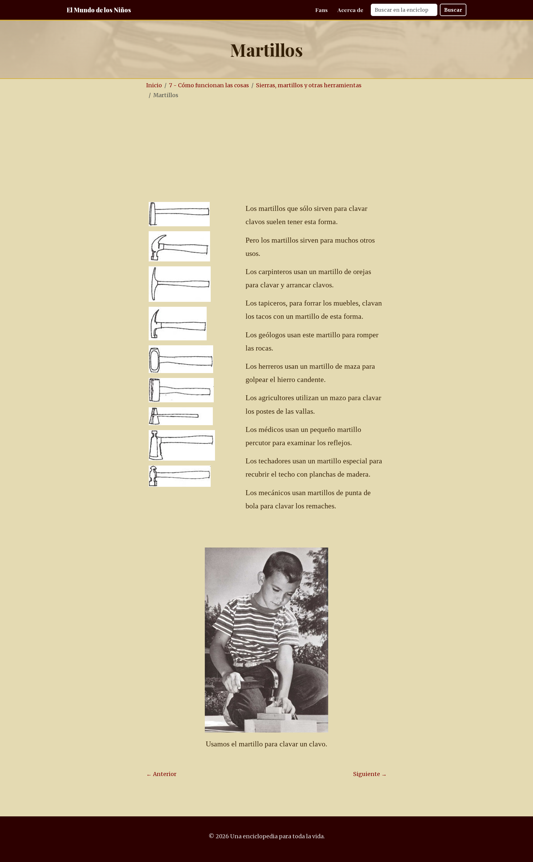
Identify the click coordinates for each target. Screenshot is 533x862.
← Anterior (161, 774)
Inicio (154, 85)
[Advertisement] (285, 151)
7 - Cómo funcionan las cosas (209, 85)
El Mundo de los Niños (99, 10)
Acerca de (350, 9)
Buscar (453, 10)
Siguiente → (370, 774)
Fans (321, 9)
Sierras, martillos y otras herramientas (309, 85)
